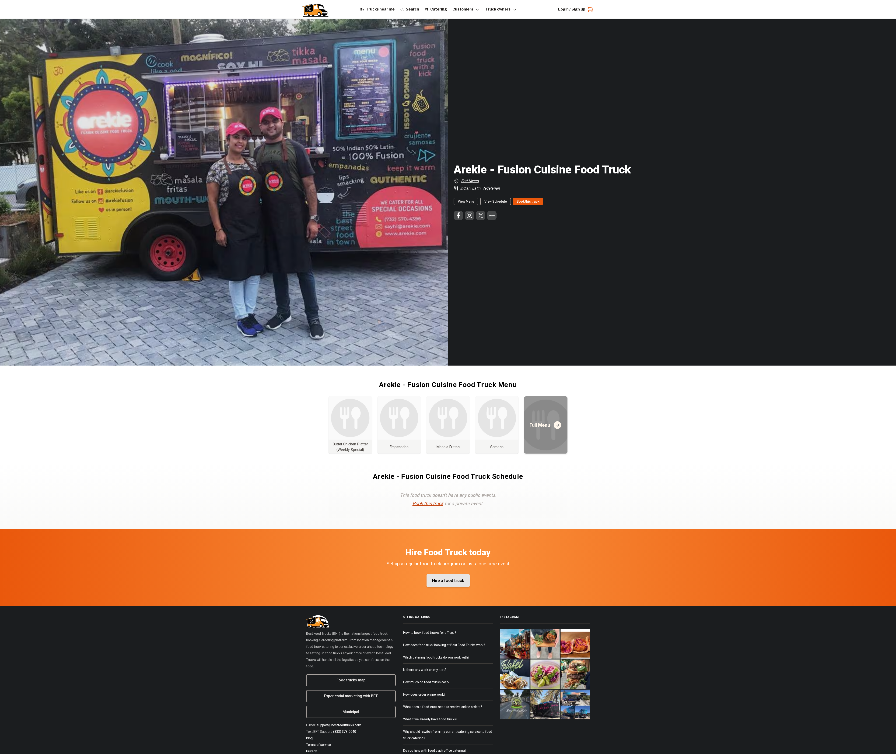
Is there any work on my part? (424, 670)
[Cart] (589, 9)
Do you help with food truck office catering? (434, 750)
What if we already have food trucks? (430, 719)
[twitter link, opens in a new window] (480, 215)
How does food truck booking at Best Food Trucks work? (444, 645)
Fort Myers (470, 181)
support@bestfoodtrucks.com (339, 725)
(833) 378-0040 (344, 731)
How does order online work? (424, 694)
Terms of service (318, 745)
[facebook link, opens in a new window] (458, 215)
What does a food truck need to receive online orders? (442, 707)
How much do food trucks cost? (426, 682)
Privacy (311, 751)
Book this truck (528, 201)
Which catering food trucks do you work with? (436, 657)
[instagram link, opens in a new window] (469, 215)
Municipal (351, 712)
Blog (309, 738)
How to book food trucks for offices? (429, 632)
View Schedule (495, 201)
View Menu (466, 201)
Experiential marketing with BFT (351, 696)
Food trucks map (350, 680)
